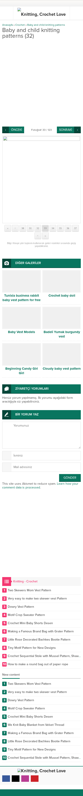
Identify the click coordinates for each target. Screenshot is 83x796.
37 (75, 228)
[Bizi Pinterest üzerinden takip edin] (35, 778)
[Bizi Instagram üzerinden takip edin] (25, 778)
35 (60, 228)
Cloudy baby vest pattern (62, 369)
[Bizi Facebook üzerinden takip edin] (6, 778)
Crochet (20, 24)
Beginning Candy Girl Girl (21, 371)
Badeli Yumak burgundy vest (62, 334)
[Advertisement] (41, 82)
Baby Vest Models (21, 332)
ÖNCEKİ (16, 130)
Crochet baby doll (61, 296)
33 (45, 228)
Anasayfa (7, 24)
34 (53, 228)
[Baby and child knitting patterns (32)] (41, 179)
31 (30, 228)
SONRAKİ (65, 130)
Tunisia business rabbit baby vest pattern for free (21, 298)
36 (68, 228)
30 (22, 228)
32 (38, 228)
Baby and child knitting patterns (46, 24)
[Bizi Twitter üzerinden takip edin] (15, 778)
